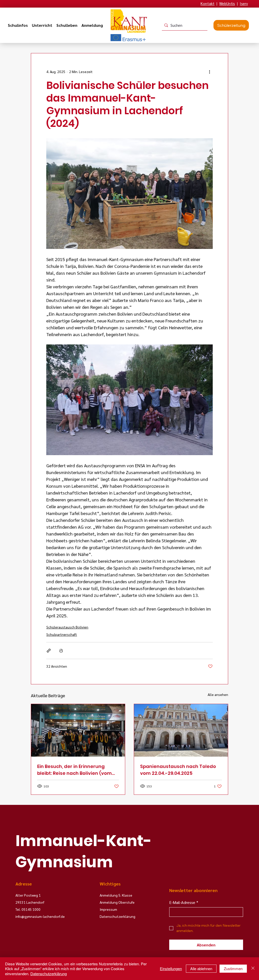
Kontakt (207, 3)
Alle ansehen (218, 694)
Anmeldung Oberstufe (117, 902)
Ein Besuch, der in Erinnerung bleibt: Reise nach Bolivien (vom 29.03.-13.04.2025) (74, 770)
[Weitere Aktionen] (210, 71)
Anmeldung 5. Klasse (116, 895)
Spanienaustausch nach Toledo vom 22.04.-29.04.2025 (178, 769)
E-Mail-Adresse (183, 902)
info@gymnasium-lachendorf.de (40, 916)
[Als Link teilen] (48, 650)
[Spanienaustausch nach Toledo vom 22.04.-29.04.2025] (181, 730)
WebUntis (227, 3)
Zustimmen (233, 968)
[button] (18, 25)
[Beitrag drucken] (61, 650)
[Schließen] (253, 968)
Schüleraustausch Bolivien (67, 627)
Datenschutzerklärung (48, 973)
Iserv (244, 3)
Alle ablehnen (201, 968)
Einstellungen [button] (171, 968)
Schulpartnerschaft (61, 634)
